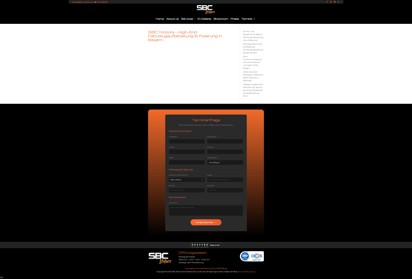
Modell (172, 185)
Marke (209, 175)
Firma (171, 158)
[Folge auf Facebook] (327, 1)
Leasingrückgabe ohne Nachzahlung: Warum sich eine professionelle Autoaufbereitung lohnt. (253, 90)
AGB (217, 268)
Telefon (210, 147)
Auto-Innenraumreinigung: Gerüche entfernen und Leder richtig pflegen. (252, 62)
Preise (235, 18)
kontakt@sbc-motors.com (82, 2)
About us (172, 18)
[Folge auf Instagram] (330, 1)
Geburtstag (212, 158)
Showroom (221, 18)
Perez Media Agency (247, 272)
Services (187, 18)
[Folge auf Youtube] (334, 1)
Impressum (191, 268)
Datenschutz (206, 268)
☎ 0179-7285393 (101, 2)
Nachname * (212, 137)
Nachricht (173, 203)
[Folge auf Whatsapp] (338, 1)
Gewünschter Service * (178, 175)
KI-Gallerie (204, 18)
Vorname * (173, 137)
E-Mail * (172, 147)
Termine (246, 18)
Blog (224, 268)
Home (160, 18)
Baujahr (210, 185)
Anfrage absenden (206, 222)
